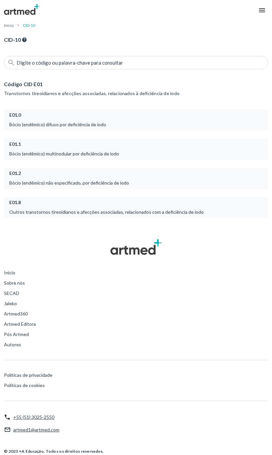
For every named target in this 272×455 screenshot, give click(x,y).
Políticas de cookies (24, 385)
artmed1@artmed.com (36, 429)
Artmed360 (16, 313)
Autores (12, 344)
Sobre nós (14, 283)
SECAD (11, 293)
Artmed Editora (20, 324)
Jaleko (10, 303)
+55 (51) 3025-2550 (33, 417)
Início (9, 25)
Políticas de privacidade (28, 375)
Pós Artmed (16, 334)
